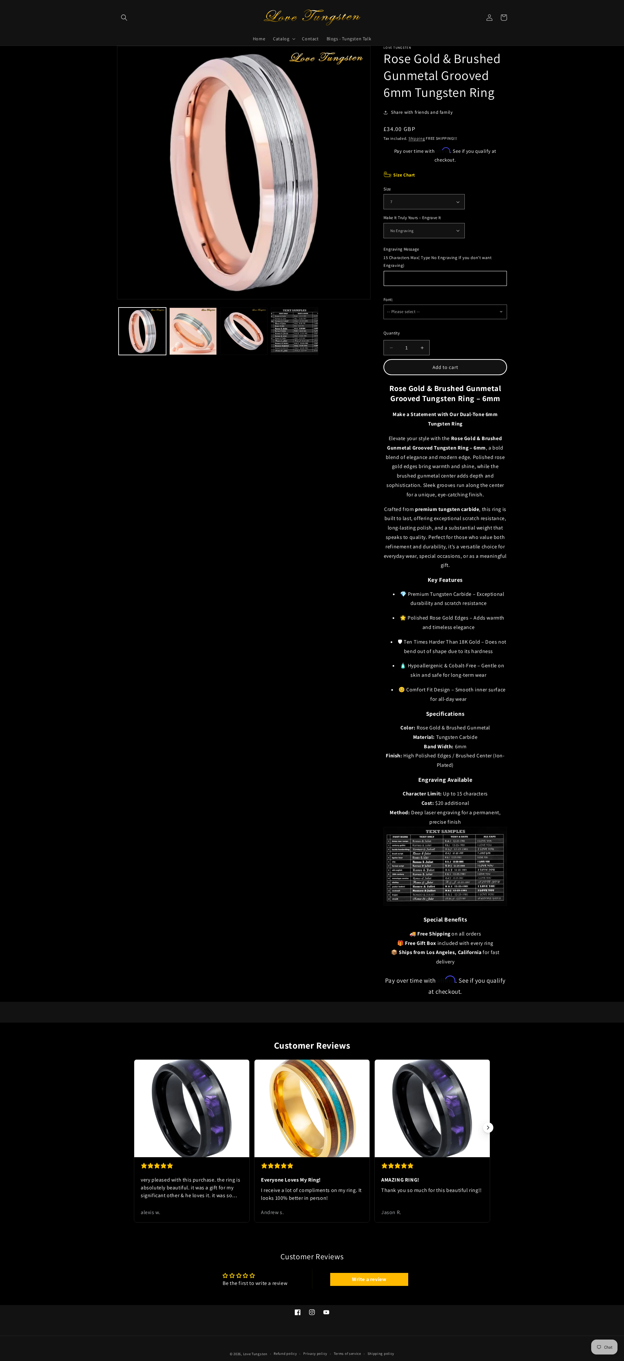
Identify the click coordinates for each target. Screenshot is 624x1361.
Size (387, 189)
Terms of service (347, 1353)
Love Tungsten (255, 1354)
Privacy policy (315, 1353)
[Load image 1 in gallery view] (142, 331)
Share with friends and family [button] (421, 112)
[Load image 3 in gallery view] (243, 331)
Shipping (417, 138)
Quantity (392, 333)
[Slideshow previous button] (136, 1127)
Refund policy (285, 1353)
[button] (124, 17)
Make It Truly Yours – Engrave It (412, 217)
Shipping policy (381, 1353)
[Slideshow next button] (488, 1127)
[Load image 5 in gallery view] (294, 331)
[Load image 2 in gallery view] (193, 331)
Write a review (369, 1279)
